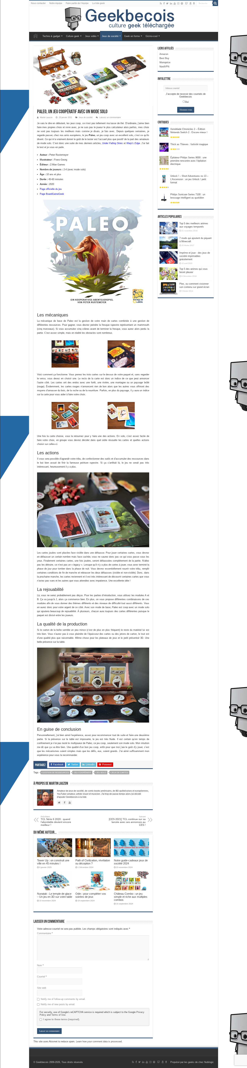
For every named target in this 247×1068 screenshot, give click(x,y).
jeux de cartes (119, 772)
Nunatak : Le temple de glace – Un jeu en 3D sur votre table (54, 895)
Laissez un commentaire (110, 117)
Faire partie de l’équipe (77, 3)
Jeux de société (110, 36)
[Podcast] (194, 3)
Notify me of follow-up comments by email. (63, 999)
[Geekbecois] (123, 19)
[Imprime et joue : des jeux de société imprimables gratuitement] (168, 257)
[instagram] (178, 3)
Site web (41, 987)
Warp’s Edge (133, 143)
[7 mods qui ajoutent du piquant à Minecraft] (168, 243)
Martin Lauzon (46, 117)
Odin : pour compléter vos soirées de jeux (90, 895)
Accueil (35, 35)
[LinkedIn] (171, 3)
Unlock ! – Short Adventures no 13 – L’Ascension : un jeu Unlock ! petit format (189, 179)
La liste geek (98, 3)
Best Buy (164, 58)
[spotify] (181, 3)
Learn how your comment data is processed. (99, 1041)
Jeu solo (101, 772)
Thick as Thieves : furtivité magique (189, 144)
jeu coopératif (82, 772)
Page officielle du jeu (51, 189)
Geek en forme (132, 36)
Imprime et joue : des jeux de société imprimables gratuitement (194, 256)
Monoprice (164, 62)
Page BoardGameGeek (52, 194)
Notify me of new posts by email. (58, 1004)
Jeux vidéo (90, 36)
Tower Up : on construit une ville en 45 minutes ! (53, 862)
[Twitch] (186, 3)
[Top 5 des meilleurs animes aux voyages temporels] (168, 228)
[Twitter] (167, 3)
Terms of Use (58, 1014)
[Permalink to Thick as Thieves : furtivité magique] (164, 147)
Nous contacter (38, 3)
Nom (40, 965)
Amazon (163, 54)
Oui (187, 102)
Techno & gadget (51, 36)
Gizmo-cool (151, 36)
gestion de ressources (55, 772)
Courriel (42, 976)
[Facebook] (164, 3)
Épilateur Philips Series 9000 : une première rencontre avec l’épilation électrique (188, 160)
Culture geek (72, 36)
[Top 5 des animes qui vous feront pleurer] (168, 273)
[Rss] (160, 3)
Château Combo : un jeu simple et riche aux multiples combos (130, 896)
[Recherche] (215, 3)
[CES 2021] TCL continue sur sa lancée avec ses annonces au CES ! (127, 820)
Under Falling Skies (112, 143)
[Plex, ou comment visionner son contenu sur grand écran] (168, 288)
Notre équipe (55, 3)
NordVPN (164, 66)
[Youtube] (174, 3)
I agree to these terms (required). (61, 1019)
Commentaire (45, 933)
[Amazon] (190, 3)
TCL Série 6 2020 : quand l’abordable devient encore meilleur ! (56, 820)
